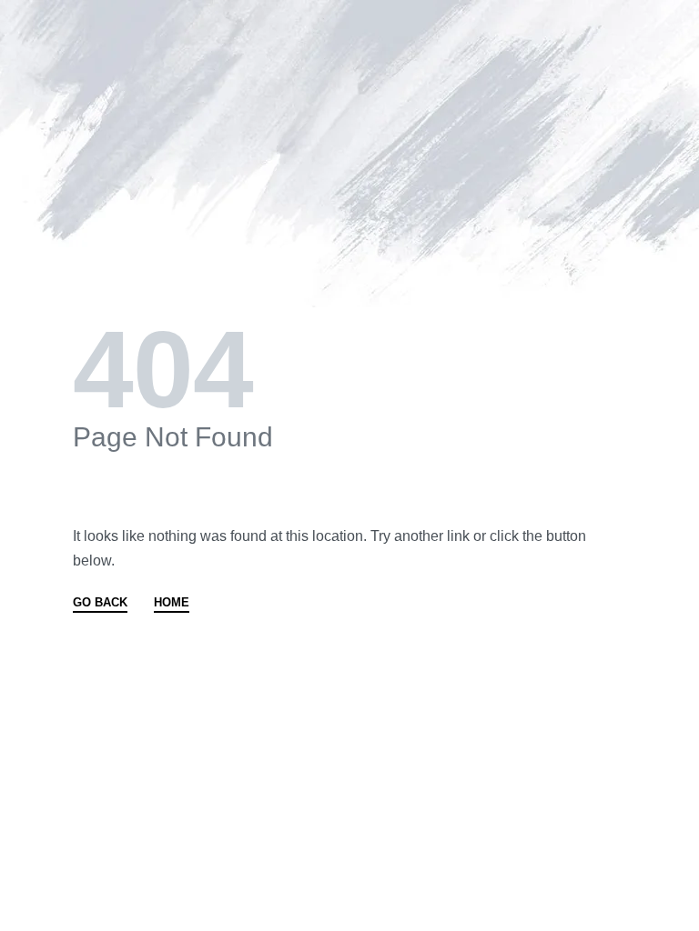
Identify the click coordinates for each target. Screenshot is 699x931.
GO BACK (100, 602)
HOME (171, 602)
